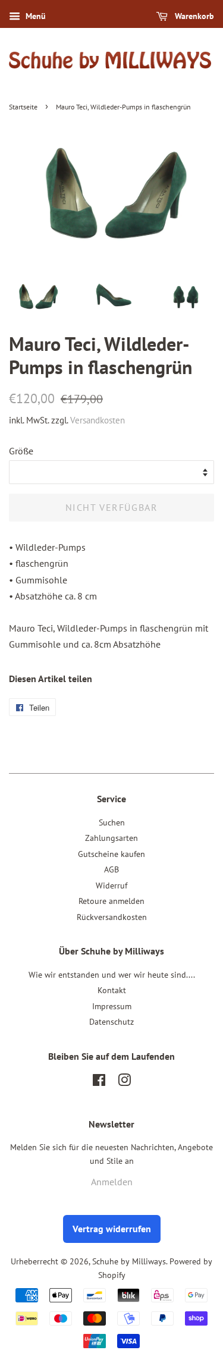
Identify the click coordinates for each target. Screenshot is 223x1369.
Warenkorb (193, 16)
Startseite (23, 106)
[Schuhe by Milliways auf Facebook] (99, 1082)
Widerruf (111, 885)
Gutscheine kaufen (111, 854)
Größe (21, 451)
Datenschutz (111, 1021)
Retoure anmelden (111, 901)
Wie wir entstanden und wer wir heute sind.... (112, 974)
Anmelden (112, 1182)
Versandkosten (97, 420)
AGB (111, 869)
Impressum (111, 1006)
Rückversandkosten (112, 917)
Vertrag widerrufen (112, 1229)
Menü (34, 16)
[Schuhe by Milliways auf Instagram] (124, 1082)
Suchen (112, 822)
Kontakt (112, 990)
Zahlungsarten (111, 838)
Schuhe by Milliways (129, 1261)
